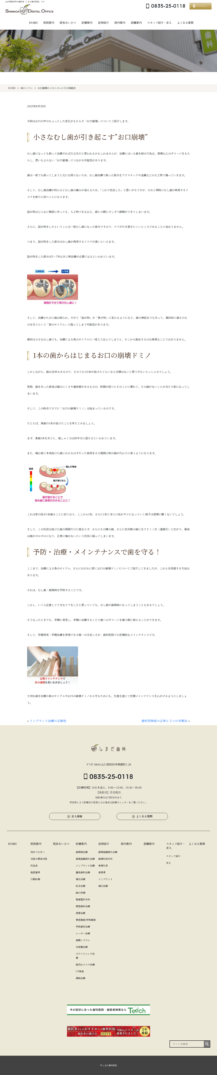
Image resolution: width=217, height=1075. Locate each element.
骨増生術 (103, 865)
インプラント (105, 879)
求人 (168, 863)
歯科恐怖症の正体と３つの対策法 (164, 721)
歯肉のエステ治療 (85, 964)
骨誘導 (101, 872)
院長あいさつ (68, 23)
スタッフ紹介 (173, 856)
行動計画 (35, 879)
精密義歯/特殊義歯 (86, 919)
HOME (33, 23)
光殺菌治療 (82, 947)
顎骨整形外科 (83, 899)
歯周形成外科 (105, 858)
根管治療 (80, 913)
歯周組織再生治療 (85, 858)
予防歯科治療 (83, 926)
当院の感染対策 (39, 858)
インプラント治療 (85, 865)
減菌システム (83, 940)
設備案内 (136, 23)
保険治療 (80, 978)
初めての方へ (38, 852)
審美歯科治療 (83, 872)
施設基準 (35, 872)
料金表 (34, 865)
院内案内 (119, 23)
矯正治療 (80, 879)
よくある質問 (185, 23)
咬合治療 (80, 886)
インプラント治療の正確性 (48, 721)
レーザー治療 (83, 933)
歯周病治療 (82, 852)
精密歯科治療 (83, 906)
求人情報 (76, 816)
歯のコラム (27, 88)
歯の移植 (80, 892)
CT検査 (80, 971)
